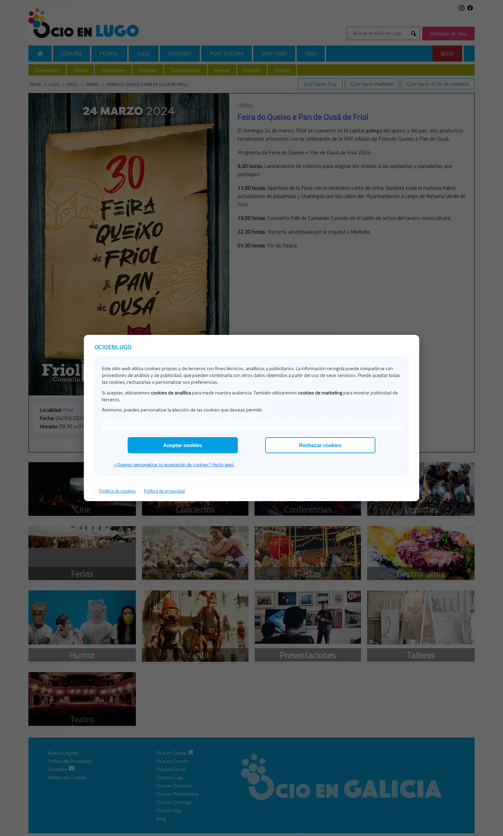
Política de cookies (117, 490)
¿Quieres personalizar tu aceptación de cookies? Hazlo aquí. (174, 464)
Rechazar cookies (320, 445)
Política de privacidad (164, 490)
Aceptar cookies (182, 445)
